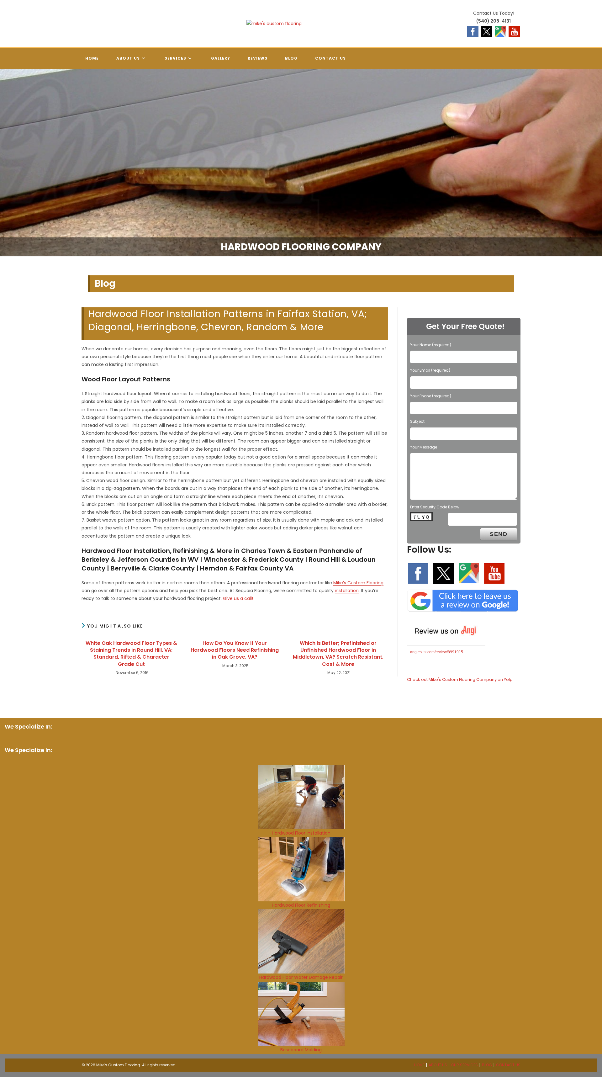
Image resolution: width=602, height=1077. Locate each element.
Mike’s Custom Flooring (358, 583)
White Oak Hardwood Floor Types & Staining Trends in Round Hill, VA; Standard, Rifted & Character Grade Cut (131, 654)
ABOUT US (438, 1065)
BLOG (487, 1065)
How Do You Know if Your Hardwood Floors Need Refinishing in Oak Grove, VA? (235, 650)
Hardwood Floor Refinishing (301, 905)
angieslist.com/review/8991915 (436, 652)
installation (347, 590)
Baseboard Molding (301, 1050)
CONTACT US (508, 1065)
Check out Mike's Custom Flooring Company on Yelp (460, 679)
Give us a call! (238, 598)
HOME (419, 1065)
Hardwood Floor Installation (301, 833)
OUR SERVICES (464, 1065)
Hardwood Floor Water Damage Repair (301, 977)
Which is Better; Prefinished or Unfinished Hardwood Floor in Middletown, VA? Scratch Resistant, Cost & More (338, 654)
